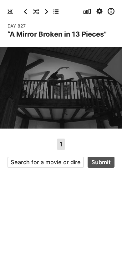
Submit (101, 162)
